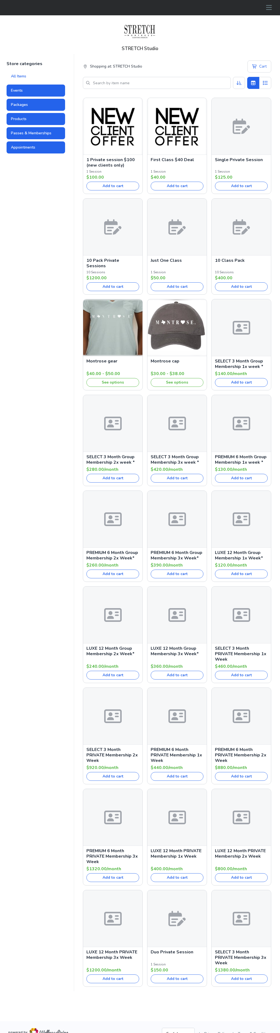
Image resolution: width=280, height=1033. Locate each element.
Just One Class (166, 260)
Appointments (23, 147)
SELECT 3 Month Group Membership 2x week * (110, 459)
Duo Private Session (172, 952)
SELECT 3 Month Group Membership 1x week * (239, 363)
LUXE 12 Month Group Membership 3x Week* (175, 651)
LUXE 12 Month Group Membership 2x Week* (110, 651)
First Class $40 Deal (172, 160)
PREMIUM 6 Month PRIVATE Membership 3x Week (112, 856)
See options (113, 382)
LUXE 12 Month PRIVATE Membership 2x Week (240, 853)
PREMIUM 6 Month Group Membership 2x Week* (112, 555)
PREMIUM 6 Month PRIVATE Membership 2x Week (240, 755)
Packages (19, 104)
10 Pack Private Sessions (102, 263)
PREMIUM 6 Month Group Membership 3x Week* (176, 555)
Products (19, 118)
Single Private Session (239, 160)
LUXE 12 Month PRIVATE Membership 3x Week (111, 954)
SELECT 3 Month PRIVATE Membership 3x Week (240, 957)
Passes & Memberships (31, 133)
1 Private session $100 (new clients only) (110, 162)
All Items (18, 76)
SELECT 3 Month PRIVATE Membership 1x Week (240, 654)
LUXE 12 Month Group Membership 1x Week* (239, 555)
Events (17, 90)
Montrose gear (101, 361)
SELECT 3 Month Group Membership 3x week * (175, 459)
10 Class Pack (230, 260)
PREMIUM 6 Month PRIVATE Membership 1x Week (176, 755)
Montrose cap (165, 361)
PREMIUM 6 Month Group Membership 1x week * (241, 459)
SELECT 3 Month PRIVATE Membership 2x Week (112, 755)
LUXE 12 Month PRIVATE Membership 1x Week (176, 853)
